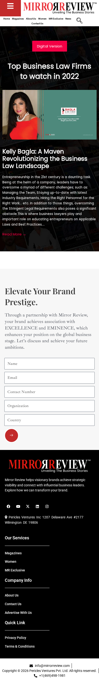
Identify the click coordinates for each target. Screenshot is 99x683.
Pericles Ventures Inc (24, 517)
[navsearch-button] (79, 21)
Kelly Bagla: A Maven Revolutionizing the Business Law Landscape (44, 158)
